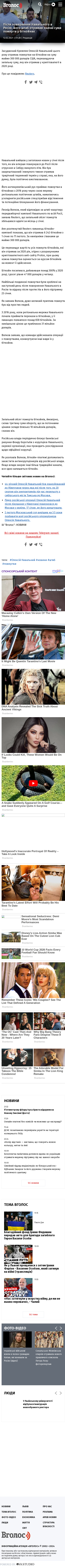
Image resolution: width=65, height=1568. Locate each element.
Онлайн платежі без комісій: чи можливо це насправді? (33, 1121)
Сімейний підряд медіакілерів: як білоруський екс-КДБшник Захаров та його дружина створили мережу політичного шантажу (32, 1169)
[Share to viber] (40, 82)
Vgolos (12, 6)
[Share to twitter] (30, 82)
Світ (24, 1528)
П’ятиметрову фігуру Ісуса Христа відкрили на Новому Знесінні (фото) (29, 1111)
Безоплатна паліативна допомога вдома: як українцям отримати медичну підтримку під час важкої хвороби (32, 1156)
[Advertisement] (32, 122)
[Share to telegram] (35, 82)
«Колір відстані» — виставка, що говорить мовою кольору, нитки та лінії (30, 1144)
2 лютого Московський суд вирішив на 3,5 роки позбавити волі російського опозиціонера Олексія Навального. (33, 516)
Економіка (28, 1517)
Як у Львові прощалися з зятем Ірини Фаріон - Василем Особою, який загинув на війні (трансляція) (31, 1268)
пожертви (10, 563)
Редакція (27, 38)
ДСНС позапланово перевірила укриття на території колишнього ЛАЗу (31, 1132)
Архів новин (49, 1517)
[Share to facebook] (25, 82)
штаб (52, 560)
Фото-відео (9, 1517)
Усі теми (33, 1314)
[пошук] (40, 4)
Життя (26, 1522)
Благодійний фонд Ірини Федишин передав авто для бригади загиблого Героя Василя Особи (29, 1235)
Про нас (47, 1506)
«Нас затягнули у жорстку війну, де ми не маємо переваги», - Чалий (32, 1300)
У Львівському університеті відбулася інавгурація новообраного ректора (38, 1404)
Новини (6, 1506)
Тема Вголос (9, 1512)
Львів (25, 1506)
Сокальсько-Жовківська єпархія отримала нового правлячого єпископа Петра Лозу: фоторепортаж (49, 1357)
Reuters (29, 73)
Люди (5, 1522)
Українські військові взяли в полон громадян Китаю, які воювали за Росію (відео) (16, 1355)
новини (42, 560)
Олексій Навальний (23, 560)
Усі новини (33, 1183)
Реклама (48, 1512)
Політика (27, 1512)
